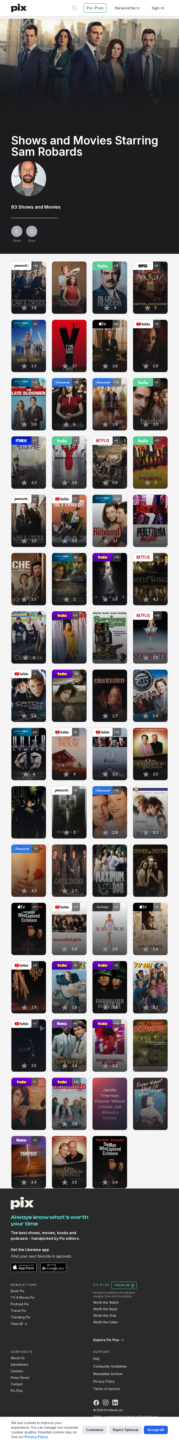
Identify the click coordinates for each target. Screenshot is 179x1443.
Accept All (156, 1430)
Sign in (157, 8)
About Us (18, 1358)
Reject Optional (125, 1430)
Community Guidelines (110, 1366)
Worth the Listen (105, 1322)
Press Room (20, 1378)
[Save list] (31, 231)
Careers (17, 1371)
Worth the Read (105, 1309)
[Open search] (74, 8)
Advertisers (19, 1364)
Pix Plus (17, 1391)
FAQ (96, 1359)
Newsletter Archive (107, 1374)
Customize (94, 1430)
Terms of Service (106, 1389)
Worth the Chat (104, 1316)
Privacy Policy (104, 1381)
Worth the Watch (106, 1302)
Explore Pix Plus (106, 1340)
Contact (17, 1384)
